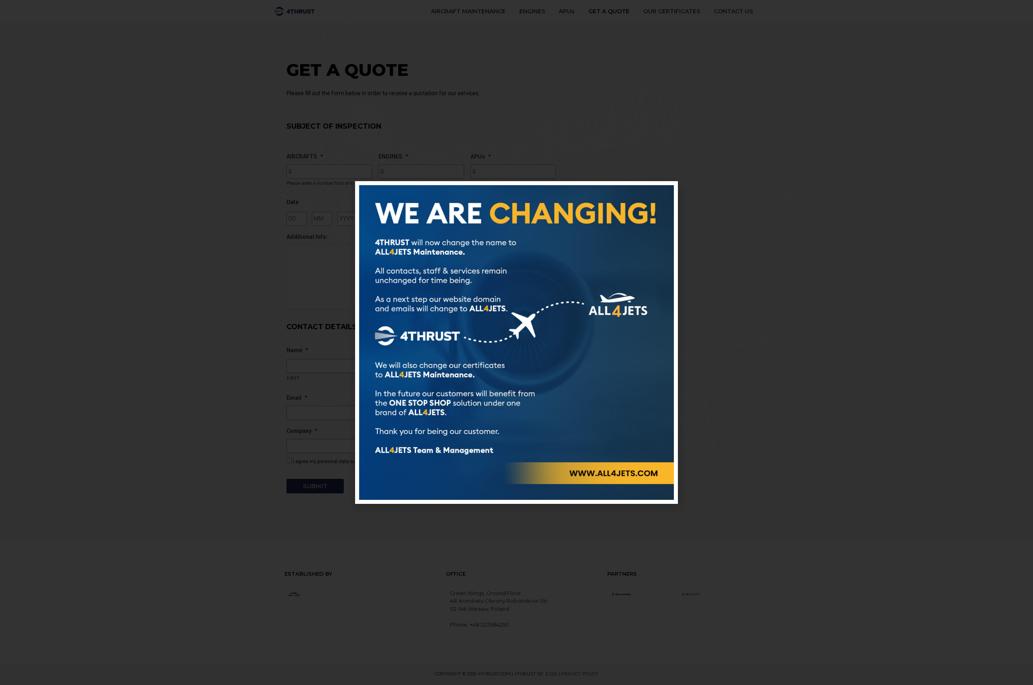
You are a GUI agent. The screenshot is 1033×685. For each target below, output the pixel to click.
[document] (516, 342)
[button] (667, 192)
